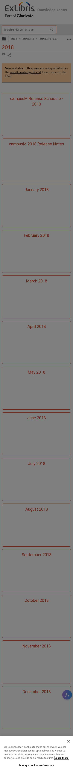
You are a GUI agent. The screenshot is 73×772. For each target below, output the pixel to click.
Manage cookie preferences (36, 765)
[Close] (68, 741)
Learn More (62, 758)
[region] (36, 754)
